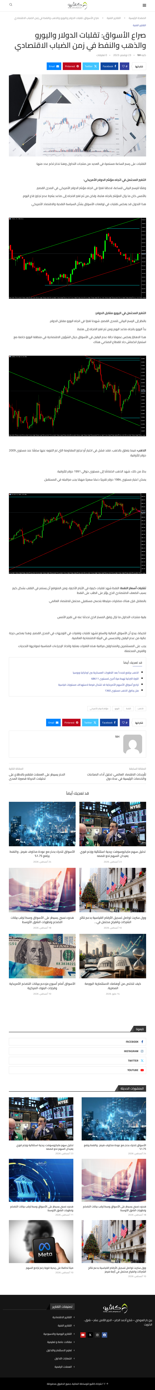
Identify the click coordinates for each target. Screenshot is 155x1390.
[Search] (11, 5)
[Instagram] (97, 1335)
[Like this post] (123, 66)
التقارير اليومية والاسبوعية (57, 1334)
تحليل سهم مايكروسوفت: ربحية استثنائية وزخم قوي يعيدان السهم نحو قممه (113, 854)
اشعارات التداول (63, 1358)
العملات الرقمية (63, 1367)
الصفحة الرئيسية (137, 18)
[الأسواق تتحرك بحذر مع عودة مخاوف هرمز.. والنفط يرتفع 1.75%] (42, 824)
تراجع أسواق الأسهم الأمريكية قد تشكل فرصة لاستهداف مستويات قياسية (98, 684)
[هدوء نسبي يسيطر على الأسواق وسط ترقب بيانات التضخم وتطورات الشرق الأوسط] (42, 890)
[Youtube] (83, 1335)
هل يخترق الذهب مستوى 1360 (122, 690)
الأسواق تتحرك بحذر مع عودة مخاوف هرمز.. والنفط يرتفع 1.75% (42, 854)
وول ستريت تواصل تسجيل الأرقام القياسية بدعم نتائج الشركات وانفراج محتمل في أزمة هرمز (117, 1269)
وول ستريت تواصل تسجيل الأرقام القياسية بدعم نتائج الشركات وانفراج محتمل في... (113, 920)
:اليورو (117, 708)
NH (139, 55)
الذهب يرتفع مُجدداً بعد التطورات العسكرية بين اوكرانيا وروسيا (106, 672)
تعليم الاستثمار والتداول (59, 1350)
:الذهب (141, 708)
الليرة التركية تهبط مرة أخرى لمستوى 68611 (115, 678)
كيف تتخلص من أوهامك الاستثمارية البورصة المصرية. (113, 986)
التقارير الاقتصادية (62, 1317)
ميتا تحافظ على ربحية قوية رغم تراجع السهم (49, 1268)
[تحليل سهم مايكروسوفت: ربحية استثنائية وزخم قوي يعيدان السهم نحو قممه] (112, 824)
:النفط (128, 708)
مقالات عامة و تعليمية (59, 1342)
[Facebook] (104, 1335)
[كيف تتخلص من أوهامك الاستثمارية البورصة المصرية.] (112, 956)
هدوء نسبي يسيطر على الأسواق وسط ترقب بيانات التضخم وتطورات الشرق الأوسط (42, 920)
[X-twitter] (90, 1335)
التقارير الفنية (114, 18)
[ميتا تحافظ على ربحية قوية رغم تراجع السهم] (41, 1241)
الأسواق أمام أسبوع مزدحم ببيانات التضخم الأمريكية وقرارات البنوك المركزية (42, 986)
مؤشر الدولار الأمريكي (99, 708)
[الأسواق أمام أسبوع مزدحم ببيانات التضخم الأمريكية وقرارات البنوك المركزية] (42, 956)
